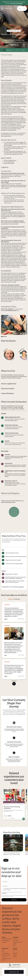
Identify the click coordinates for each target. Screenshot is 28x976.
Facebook (15, 950)
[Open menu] (24, 8)
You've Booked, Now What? (6, 959)
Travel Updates (5, 953)
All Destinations (10, 30)
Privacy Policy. (4, 893)
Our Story (15, 938)
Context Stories (10, 198)
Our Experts (15, 940)
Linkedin (15, 955)
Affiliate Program (5, 940)
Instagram (15, 953)
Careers (14, 943)
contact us (21, 587)
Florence (18, 30)
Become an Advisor (6, 955)
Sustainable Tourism (17, 942)
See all (5, 860)
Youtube (15, 956)
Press (14, 945)
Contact (4, 956)
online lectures (8, 203)
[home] (7, 10)
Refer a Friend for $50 (7, 938)
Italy (15, 30)
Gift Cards (4, 942)
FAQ (3, 951)
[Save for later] (22, 790)
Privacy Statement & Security (14, 967)
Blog (3, 950)
